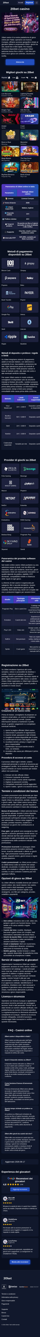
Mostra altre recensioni (20, 1262)
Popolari (4, 77)
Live (13, 77)
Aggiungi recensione (20, 1189)
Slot (32, 77)
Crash (23, 77)
